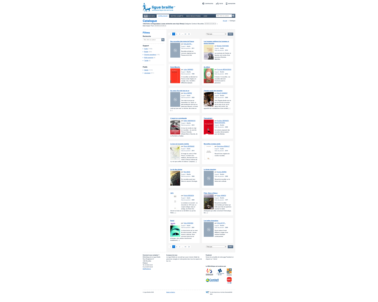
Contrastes (209, 3)
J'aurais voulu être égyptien (213, 91)
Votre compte (177, 16)
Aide (205, 16)
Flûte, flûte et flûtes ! (211, 193)
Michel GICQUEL (220, 123)
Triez (230, 34)
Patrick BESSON (189, 195)
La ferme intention (210, 169)
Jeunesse (147, 73)
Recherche (147, 36)
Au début (207, 67)
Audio (146, 49)
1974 (171, 193)
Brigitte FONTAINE (223, 46)
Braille (146, 52)
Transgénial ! (208, 118)
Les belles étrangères (211, 221)
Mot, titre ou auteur (162, 39)
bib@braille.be (147, 269)
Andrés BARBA (221, 172)
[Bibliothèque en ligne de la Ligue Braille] (159, 7)
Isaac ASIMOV (221, 195)
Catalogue (163, 16)
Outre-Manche (175, 67)
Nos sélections (193, 16)
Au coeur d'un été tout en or (179, 91)
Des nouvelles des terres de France (182, 41)
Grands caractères (150, 55)
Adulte (146, 70)
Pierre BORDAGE (189, 146)
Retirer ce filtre (209, 23)
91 (185, 34)
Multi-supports (148, 57)
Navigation (231, 3)
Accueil (151, 16)
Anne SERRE (188, 93)
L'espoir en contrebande (178, 118)
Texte (221, 3)
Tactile (146, 60)
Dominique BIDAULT (223, 146)
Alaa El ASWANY (222, 93)
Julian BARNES (188, 69)
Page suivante (189, 33)
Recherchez (233, 15)
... (182, 34)
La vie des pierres (176, 169)
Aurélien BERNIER (223, 121)
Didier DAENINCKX (189, 121)
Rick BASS (187, 172)
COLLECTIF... (188, 44)
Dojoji (172, 221)
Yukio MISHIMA (188, 223)
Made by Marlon (170, 292)
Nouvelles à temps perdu (212, 144)
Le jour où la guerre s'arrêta (179, 144)
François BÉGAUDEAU (224, 69)
